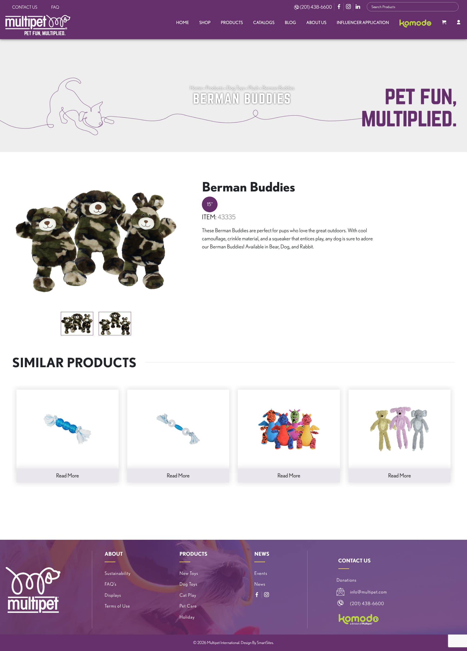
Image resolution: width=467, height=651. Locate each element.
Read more (67, 475)
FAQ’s (110, 584)
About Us (316, 22)
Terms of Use (117, 606)
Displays (113, 595)
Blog (290, 22)
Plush (253, 88)
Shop (205, 22)
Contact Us (24, 7)
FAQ (55, 7)
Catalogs (264, 22)
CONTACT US (354, 561)
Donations (346, 580)
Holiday (187, 617)
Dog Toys (236, 88)
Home (182, 22)
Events (260, 573)
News (259, 584)
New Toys (188, 573)
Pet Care (188, 606)
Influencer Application (363, 22)
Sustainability (118, 573)
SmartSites (265, 642)
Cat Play (187, 595)
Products (232, 22)
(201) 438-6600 (315, 7)
